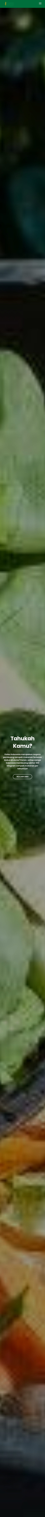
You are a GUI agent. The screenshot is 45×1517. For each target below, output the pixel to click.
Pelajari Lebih (22, 777)
